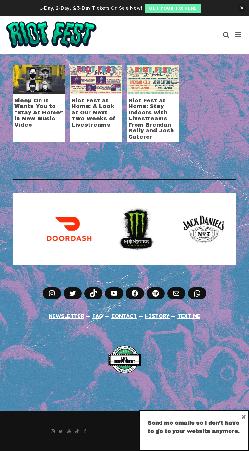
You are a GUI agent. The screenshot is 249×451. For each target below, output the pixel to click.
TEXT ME (188, 316)
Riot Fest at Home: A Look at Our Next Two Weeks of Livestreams (93, 112)
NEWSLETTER (66, 316)
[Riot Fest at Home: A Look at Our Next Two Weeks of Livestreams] (96, 79)
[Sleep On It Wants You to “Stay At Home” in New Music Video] (39, 79)
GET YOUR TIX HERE (173, 8)
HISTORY (157, 316)
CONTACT (124, 316)
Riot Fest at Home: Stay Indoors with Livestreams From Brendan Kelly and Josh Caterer (151, 118)
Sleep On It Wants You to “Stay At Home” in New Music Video (38, 112)
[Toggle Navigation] (238, 34)
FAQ (97, 316)
